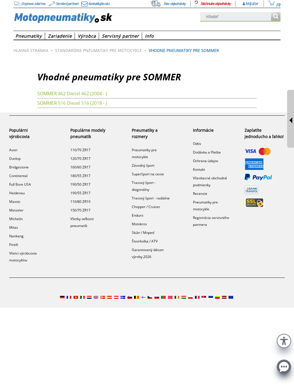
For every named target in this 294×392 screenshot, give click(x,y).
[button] (284, 340)
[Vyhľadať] (276, 17)
